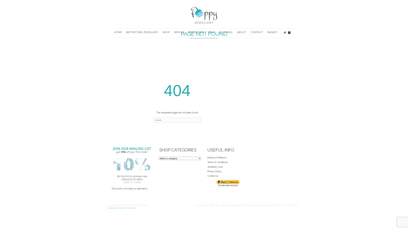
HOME (118, 32)
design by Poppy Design (122, 208)
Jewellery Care (215, 167)
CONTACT (257, 32)
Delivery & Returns (216, 157)
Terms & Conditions (217, 162)
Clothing (226, 32)
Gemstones (196, 32)
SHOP (166, 32)
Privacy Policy (214, 171)
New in (179, 32)
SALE (211, 32)
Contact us (212, 176)
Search (294, 33)
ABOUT (241, 32)
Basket (272, 32)
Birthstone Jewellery (142, 32)
